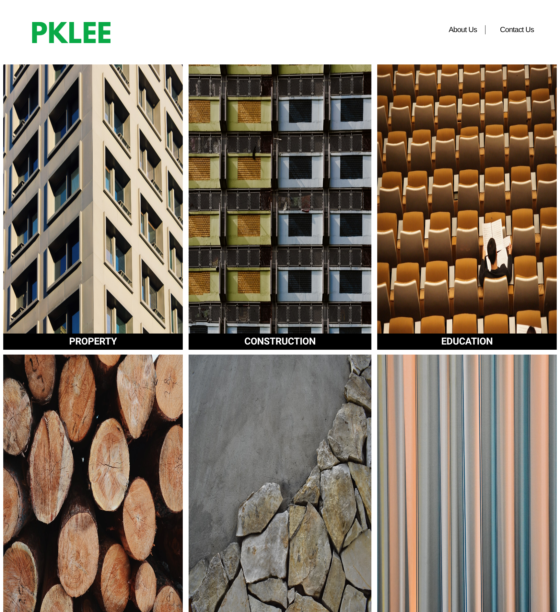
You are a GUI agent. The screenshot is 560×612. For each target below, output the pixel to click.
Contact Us (517, 29)
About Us (463, 29)
